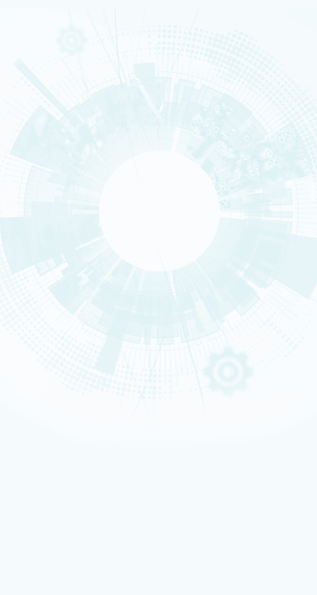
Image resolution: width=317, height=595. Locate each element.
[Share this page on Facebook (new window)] (38, 122)
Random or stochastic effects (33, 341)
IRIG (30, 585)
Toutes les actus (29, 517)
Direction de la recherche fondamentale (43, 470)
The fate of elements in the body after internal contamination (52, 324)
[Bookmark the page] (24, 116)
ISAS (30, 536)
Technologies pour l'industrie (27, 78)
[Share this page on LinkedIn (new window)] (37, 134)
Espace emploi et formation (36, 436)
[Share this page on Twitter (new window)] (36, 128)
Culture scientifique (23, 502)
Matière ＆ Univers (23, 80)
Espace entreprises (31, 447)
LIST (30, 553)
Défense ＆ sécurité (24, 73)
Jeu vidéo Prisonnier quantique (37, 511)
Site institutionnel (139, 404)
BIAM (80, 570)
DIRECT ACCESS (21, 427)
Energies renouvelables (26, 76)
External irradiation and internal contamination (43, 319)
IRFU (30, 582)
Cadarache (26, 482)
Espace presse (28, 520)
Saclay (23, 476)
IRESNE (80, 533)
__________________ (30, 450)
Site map (16, 370)
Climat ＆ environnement (26, 83)
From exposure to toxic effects (30, 274)
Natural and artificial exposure (33, 313)
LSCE (31, 565)
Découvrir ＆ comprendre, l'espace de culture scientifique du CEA (57, 505)
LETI (80, 550)
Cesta (23, 491)
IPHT (30, 573)
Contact (17, 71)
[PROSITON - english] (45, 30)
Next (16, 236)
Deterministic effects (28, 335)
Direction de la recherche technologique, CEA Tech (49, 467)
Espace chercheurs (30, 438)
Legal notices (19, 364)
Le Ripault (26, 499)
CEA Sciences (307, 68)
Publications (20, 65)
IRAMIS (31, 576)
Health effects (36, 86)
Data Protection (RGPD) (26, 367)
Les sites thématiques (25, 456)
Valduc (23, 494)
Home (21, 86)
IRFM (31, 579)
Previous (7, 236)
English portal (28, 453)
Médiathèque (27, 508)
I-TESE (30, 542)
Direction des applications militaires (41, 462)
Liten (30, 545)
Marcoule (25, 479)
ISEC (30, 539)
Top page (7, 262)
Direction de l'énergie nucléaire (38, 465)
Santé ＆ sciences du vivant (27, 82)
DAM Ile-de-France (30, 488)
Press (23, 433)
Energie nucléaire (23, 74)
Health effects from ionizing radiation (37, 330)
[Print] (15, 110)
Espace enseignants (31, 441)
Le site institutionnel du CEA (36, 459)
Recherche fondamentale (26, 42)
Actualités (17, 514)
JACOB (80, 559)
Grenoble (25, 485)
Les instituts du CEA (24, 527)
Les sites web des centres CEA (30, 473)
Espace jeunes (28, 444)
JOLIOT (31, 562)
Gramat (24, 496)
